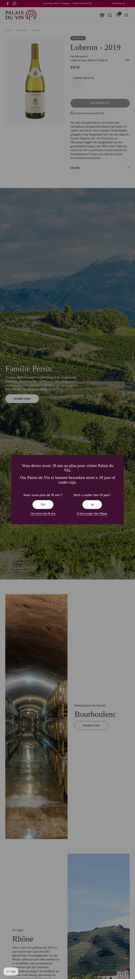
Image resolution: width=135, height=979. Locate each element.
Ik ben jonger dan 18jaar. (92, 514)
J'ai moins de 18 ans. (43, 514)
